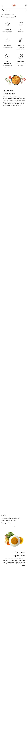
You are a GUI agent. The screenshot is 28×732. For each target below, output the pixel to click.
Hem (2, 14)
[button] (25, 5)
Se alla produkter (6, 523)
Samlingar (7, 14)
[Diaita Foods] (14, 5)
